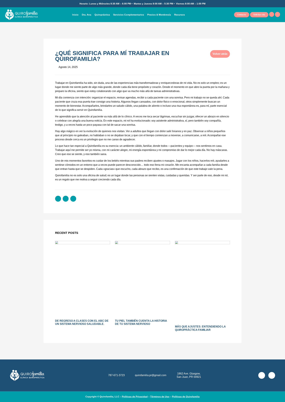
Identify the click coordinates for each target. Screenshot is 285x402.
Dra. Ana (86, 14)
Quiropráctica (102, 14)
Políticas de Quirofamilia (186, 396)
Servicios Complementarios (128, 14)
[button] (58, 199)
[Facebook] (271, 375)
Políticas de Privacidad (135, 396)
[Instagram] (261, 375)
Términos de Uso (159, 396)
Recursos (179, 14)
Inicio (75, 14)
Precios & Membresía (159, 14)
